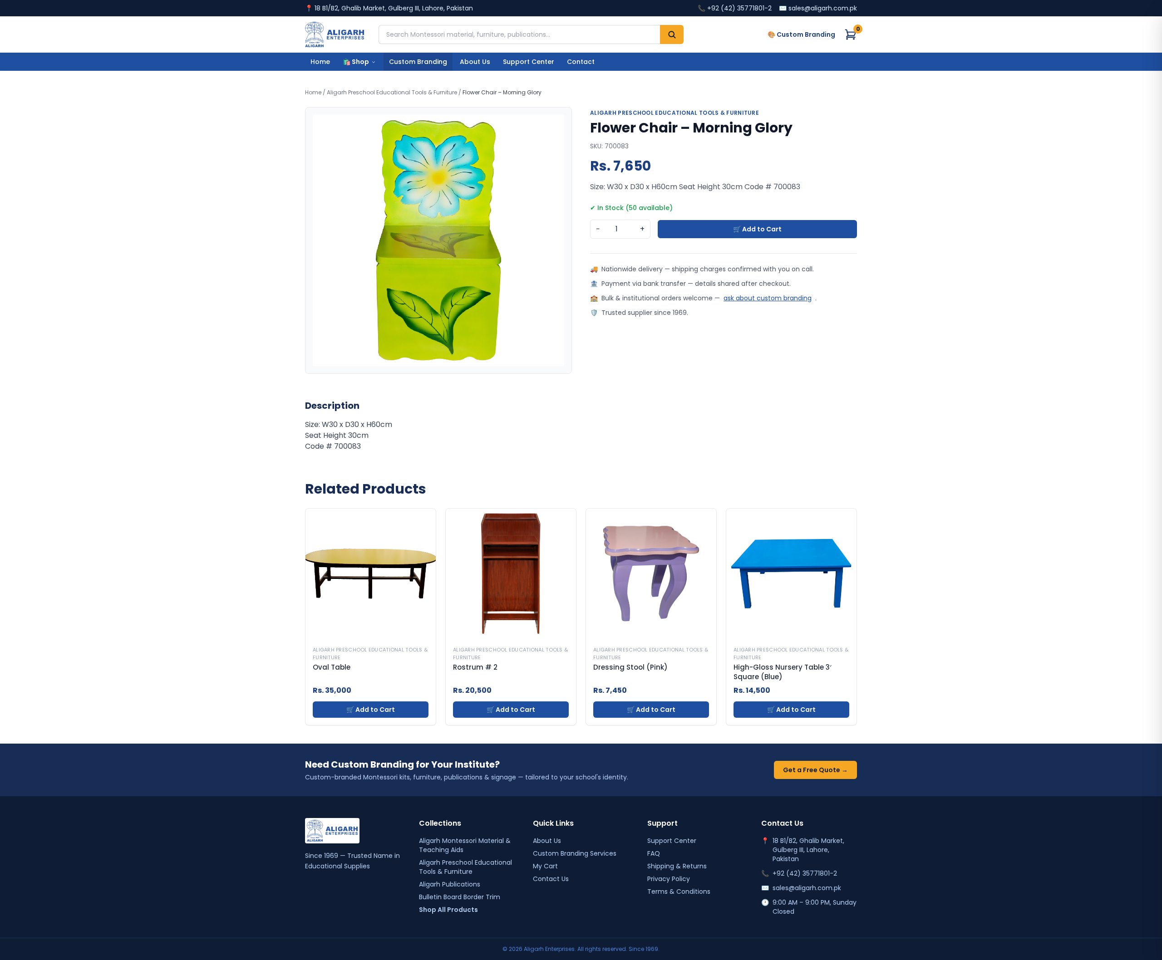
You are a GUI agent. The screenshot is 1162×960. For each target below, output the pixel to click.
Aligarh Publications (449, 884)
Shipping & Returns (677, 866)
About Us (475, 61)
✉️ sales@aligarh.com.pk (818, 8)
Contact (581, 61)
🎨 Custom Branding (801, 34)
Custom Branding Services (574, 853)
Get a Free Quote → (815, 769)
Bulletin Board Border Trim (459, 896)
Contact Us (551, 878)
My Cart (545, 866)
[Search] (672, 34)
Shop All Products (448, 909)
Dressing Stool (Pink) (630, 667)
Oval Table (331, 667)
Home (320, 61)
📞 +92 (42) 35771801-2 (735, 8)
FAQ (653, 853)
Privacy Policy (668, 878)
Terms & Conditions (678, 891)
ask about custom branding (768, 298)
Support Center (528, 61)
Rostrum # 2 (475, 667)
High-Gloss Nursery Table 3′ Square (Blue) (782, 672)
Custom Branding (418, 61)
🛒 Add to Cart (757, 229)
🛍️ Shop (356, 61)
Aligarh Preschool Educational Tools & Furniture (392, 92)
